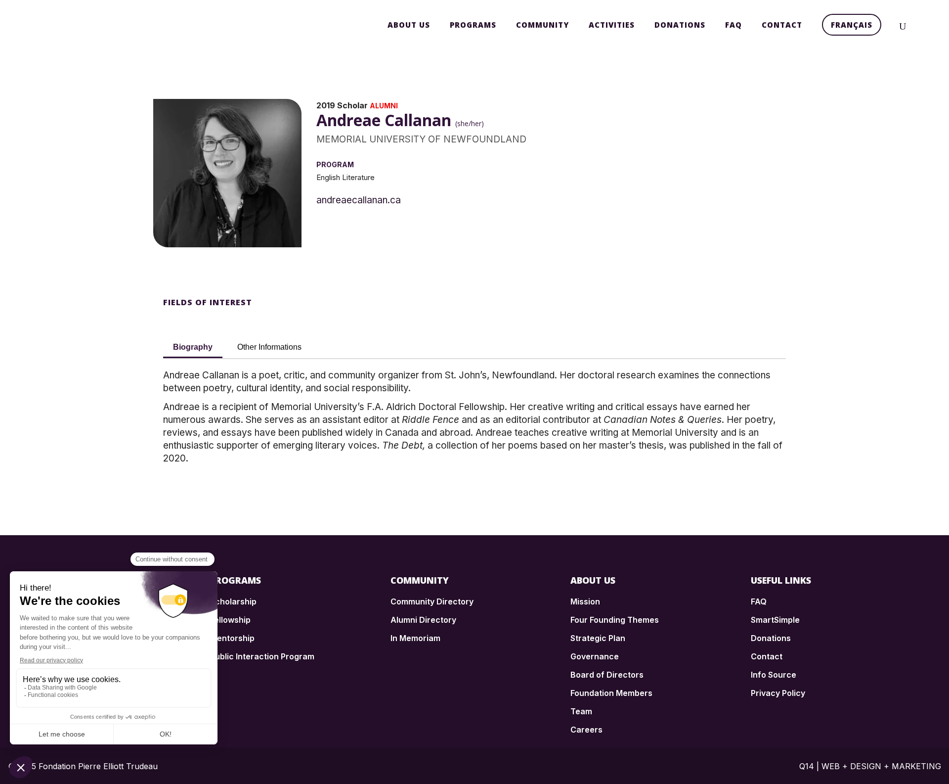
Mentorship (232, 638)
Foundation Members (611, 693)
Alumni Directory (423, 620)
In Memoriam (415, 638)
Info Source (773, 675)
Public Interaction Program (262, 656)
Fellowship (230, 620)
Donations (771, 638)
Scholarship (233, 601)
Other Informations (269, 347)
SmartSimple (775, 620)
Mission (585, 601)
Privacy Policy (778, 693)
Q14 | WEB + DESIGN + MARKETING (870, 766)
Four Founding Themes (614, 620)
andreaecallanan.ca (358, 200)
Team (581, 711)
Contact (766, 656)
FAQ (759, 601)
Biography (193, 347)
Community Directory (432, 601)
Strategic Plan (597, 638)
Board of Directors (607, 675)
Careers (586, 730)
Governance (594, 656)
